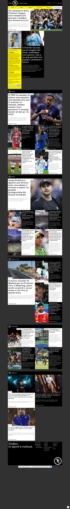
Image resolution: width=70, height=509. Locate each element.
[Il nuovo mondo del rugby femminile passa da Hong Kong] (48, 358)
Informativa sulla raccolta (24, 466)
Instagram (55, 444)
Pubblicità (46, 445)
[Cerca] (56, 3)
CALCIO (12, 7)
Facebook (55, 445)
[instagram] (58, 3)
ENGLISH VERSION (57, 7)
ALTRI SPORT (39, 7)
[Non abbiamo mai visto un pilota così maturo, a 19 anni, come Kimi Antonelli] (48, 292)
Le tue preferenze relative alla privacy (40, 466)
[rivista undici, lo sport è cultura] (17, 3)
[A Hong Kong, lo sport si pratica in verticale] (48, 337)
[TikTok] (61, 3)
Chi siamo (46, 442)
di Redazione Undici (12, 29)
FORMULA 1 (30, 7)
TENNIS (21, 7)
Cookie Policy (46, 450)
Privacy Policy (47, 448)
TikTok (54, 448)
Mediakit (45, 444)
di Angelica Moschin (53, 346)
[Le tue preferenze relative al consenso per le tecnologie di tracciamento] (68, 507)
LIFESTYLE (49, 7)
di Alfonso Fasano (52, 148)
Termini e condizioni (48, 447)
